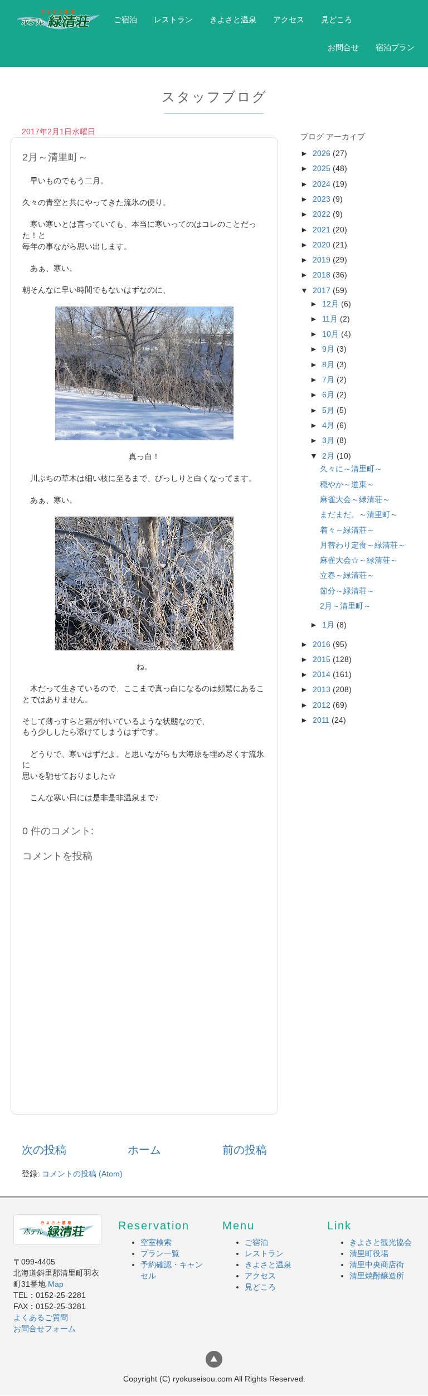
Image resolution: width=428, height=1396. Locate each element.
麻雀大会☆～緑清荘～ (359, 560)
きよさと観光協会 (380, 1242)
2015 (323, 659)
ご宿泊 (125, 19)
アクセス (288, 19)
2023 (323, 198)
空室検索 (156, 1242)
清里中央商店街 (376, 1264)
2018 (323, 274)
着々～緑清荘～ (347, 530)
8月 (329, 364)
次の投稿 (44, 1150)
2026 (323, 153)
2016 (323, 644)
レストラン (173, 19)
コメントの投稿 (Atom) (82, 1173)
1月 (329, 624)
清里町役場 (368, 1253)
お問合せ (343, 47)
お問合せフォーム (44, 1328)
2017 (323, 290)
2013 (323, 689)
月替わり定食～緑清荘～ (363, 545)
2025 (323, 168)
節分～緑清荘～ (347, 590)
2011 (322, 720)
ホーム (144, 1150)
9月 (329, 348)
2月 (329, 455)
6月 (329, 394)
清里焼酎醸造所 (376, 1275)
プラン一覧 (159, 1253)
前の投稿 (244, 1150)
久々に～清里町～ (351, 468)
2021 (323, 229)
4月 (329, 425)
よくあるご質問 (40, 1317)
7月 (329, 379)
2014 (323, 674)
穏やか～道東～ (347, 484)
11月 (331, 318)
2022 (323, 214)
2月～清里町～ (345, 605)
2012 (323, 705)
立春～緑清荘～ (347, 575)
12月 (331, 303)
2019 (323, 259)
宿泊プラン (395, 47)
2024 (323, 183)
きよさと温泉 (233, 19)
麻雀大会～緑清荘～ (355, 499)
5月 (329, 410)
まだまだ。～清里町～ (359, 514)
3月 (329, 440)
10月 (331, 333)
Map (56, 1284)
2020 (323, 244)
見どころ (336, 19)
